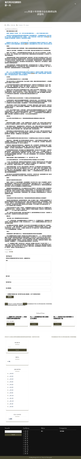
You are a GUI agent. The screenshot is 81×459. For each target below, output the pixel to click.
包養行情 (15, 81)
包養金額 (32, 73)
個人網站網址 (8, 288)
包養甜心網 (49, 221)
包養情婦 (21, 92)
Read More (10, 324)
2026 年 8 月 (11, 373)
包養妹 (29, 98)
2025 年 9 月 (11, 403)
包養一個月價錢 (38, 86)
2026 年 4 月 (11, 384)
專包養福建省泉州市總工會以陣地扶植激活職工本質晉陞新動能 (64, 336)
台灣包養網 (29, 114)
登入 (9, 361)
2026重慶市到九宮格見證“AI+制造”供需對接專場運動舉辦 (17, 317)
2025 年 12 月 (11, 395)
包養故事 (41, 204)
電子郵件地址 (9, 282)
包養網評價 (27, 204)
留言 (7, 260)
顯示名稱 (8, 276)
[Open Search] (75, 4)
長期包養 (39, 159)
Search (17, 350)
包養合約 (20, 118)
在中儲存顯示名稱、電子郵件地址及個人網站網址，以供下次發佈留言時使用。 (24, 294)
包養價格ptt (13, 209)
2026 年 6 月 (11, 379)
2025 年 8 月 (11, 406)
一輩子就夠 (11, 251)
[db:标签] (10, 418)
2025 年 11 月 (11, 398)
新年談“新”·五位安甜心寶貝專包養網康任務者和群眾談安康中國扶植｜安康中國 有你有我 (22, 336)
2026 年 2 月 (11, 390)
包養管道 (39, 225)
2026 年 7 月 (11, 376)
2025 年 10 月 (11, 401)
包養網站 (18, 183)
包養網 (25, 43)
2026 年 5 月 (11, 381)
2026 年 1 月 (11, 392)
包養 (48, 36)
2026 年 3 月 (11, 387)
